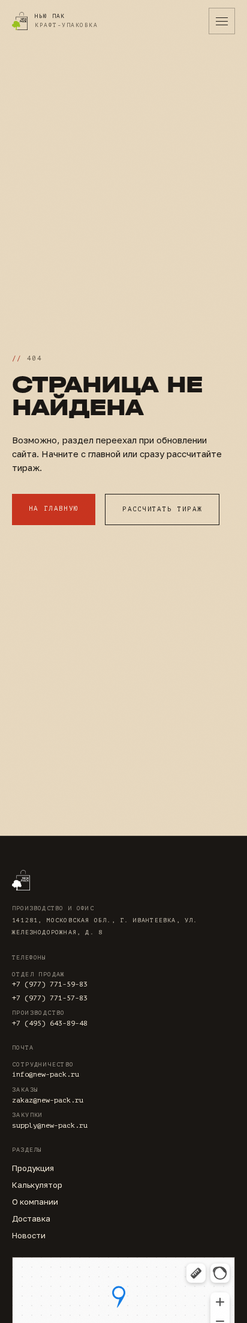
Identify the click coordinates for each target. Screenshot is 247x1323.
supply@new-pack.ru (50, 1125)
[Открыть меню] (222, 21)
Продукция (33, 1168)
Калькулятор (37, 1185)
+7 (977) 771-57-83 (50, 998)
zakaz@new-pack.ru (47, 1100)
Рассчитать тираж (162, 509)
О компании (35, 1201)
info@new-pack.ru (45, 1074)
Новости (29, 1235)
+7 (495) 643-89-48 (50, 1023)
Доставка (31, 1218)
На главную (54, 508)
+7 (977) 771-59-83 (50, 984)
